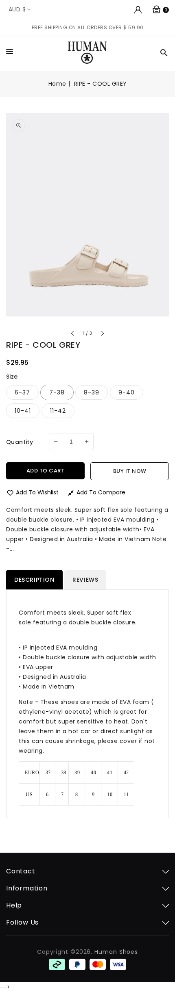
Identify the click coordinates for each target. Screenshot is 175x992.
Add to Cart (45, 470)
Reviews (85, 580)
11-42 (58, 411)
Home (57, 84)
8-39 (91, 392)
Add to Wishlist (37, 492)
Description (34, 580)
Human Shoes (116, 952)
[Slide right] (102, 334)
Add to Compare (101, 492)
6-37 (22, 392)
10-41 (23, 411)
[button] (11, 53)
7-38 (57, 392)
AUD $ (17, 9)
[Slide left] (72, 334)
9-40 (126, 392)
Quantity (19, 442)
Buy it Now (130, 471)
